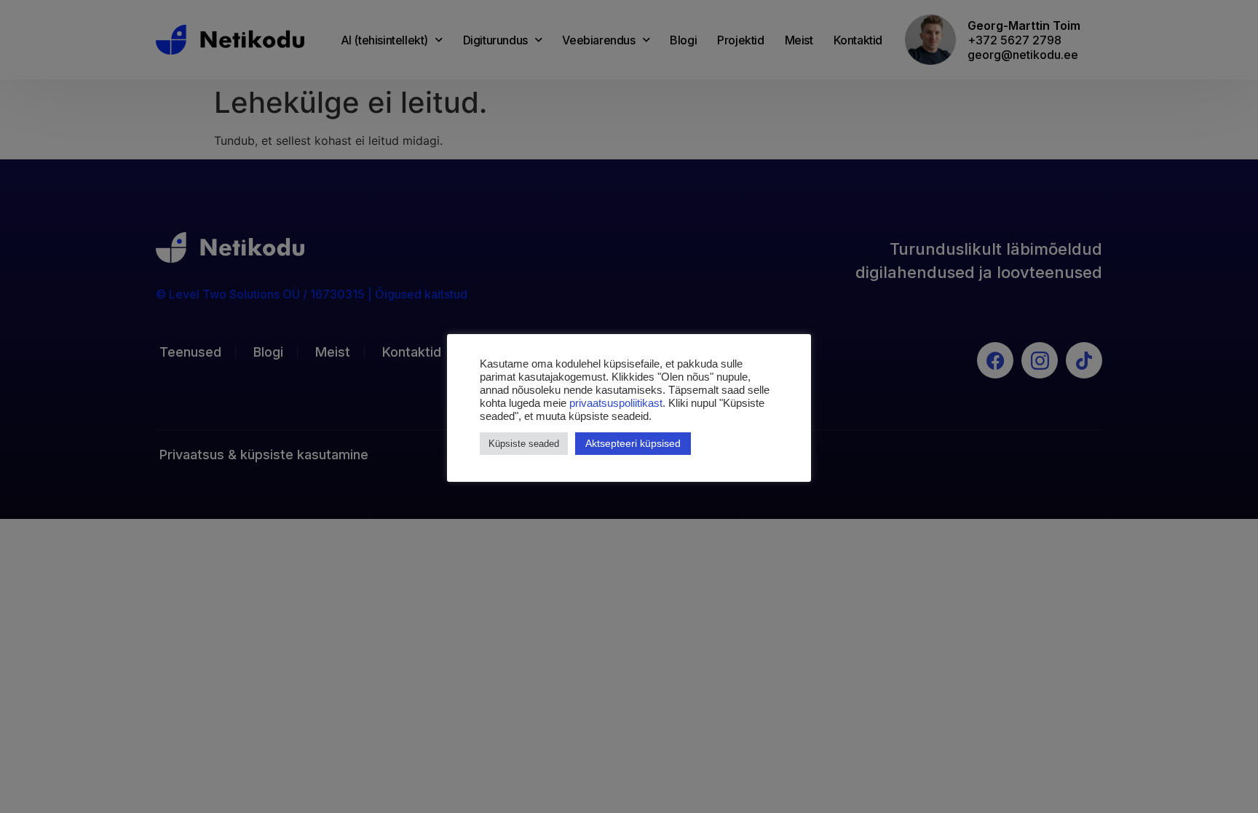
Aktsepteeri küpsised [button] (633, 443)
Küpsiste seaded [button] (523, 443)
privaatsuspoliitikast (615, 403)
